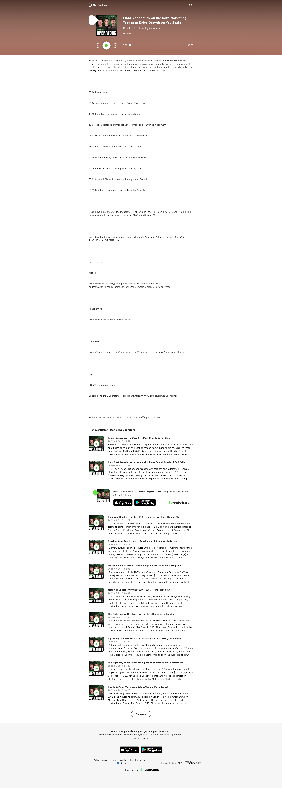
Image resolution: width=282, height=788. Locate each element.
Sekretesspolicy (119, 760)
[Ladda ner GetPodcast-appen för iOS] (123, 502)
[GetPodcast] (96, 5)
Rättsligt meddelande (140, 760)
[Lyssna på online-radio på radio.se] (193, 763)
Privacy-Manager (101, 760)
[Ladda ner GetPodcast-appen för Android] (145, 502)
